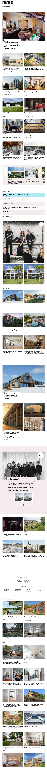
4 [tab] (26, 505)
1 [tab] (17, 505)
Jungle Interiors (14, 166)
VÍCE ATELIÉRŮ (23, 509)
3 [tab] (23, 505)
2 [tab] (20, 505)
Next (43, 172)
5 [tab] (30, 505)
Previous (9, 172)
